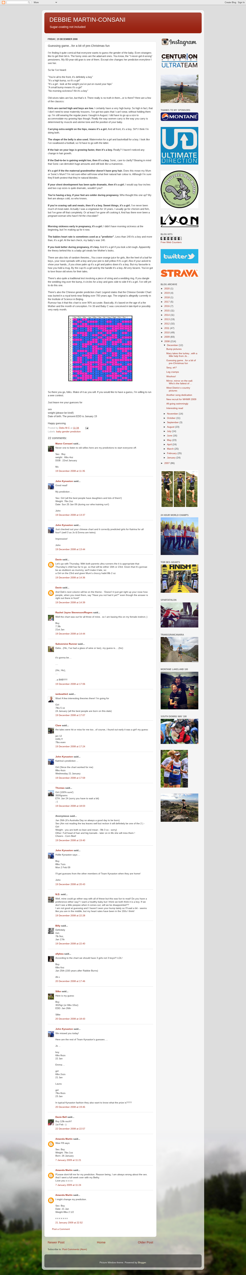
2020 (167, 288)
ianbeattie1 (61, 694)
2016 (167, 306)
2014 (167, 315)
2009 (167, 337)
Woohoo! (171, 376)
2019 (167, 293)
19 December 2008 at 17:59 (70, 778)
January (171, 457)
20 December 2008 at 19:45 (70, 1107)
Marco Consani (64, 443)
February (172, 453)
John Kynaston (64, 481)
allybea (59, 954)
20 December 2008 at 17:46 (70, 981)
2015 (167, 310)
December (173, 345)
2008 (167, 341)
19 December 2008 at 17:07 (70, 715)
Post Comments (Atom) (74, 1249)
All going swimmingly (177, 403)
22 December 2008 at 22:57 (70, 1128)
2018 (167, 297)
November (173, 413)
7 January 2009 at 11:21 (68, 1160)
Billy (57, 926)
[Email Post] (86, 428)
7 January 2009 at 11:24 (68, 1185)
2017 (167, 302)
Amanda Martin (64, 1139)
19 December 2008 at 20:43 (70, 884)
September (173, 422)
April (169, 444)
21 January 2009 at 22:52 (69, 1222)
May (169, 440)
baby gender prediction (68, 431)
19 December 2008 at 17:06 (70, 684)
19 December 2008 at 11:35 (70, 471)
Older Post (145, 1242)
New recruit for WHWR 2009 (181, 399)
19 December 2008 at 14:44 (70, 633)
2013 (167, 319)
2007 (167, 463)
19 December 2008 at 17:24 (70, 746)
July (169, 431)
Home (101, 1242)
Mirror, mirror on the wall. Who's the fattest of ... (179, 382)
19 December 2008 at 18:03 (70, 806)
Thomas (60, 788)
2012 (167, 323)
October (171, 418)
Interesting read (174, 408)
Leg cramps (172, 372)
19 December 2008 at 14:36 (70, 577)
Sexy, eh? (171, 367)
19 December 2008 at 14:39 (70, 602)
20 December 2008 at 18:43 (70, 1019)
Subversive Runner (66, 644)
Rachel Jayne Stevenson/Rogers (74, 612)
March (170, 449)
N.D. (57, 894)
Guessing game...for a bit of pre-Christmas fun (181, 361)
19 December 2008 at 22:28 (70, 915)
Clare (58, 725)
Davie (58, 559)
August (171, 427)
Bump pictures (174, 349)
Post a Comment (61, 1229)
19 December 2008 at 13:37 (70, 515)
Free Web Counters (171, 242)
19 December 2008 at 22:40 (70, 943)
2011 (167, 328)
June (170, 435)
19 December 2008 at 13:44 (70, 549)
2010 (167, 332)
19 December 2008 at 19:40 (70, 840)
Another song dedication (179, 395)
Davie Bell (61, 1117)
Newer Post (56, 1242)
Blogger (142, 1262)
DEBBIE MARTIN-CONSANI (87, 19)
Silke (58, 991)
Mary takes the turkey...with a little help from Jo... (181, 354)
